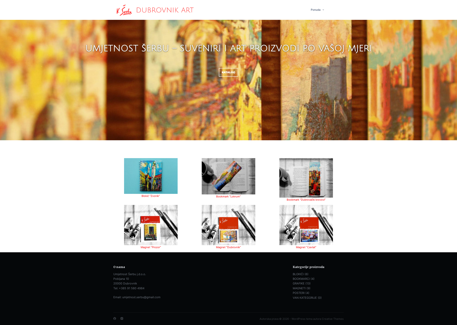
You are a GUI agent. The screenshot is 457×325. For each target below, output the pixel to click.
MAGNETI (299, 288)
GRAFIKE (299, 283)
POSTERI (299, 293)
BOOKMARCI (301, 279)
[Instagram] (121, 318)
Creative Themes (333, 319)
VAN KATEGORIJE (305, 297)
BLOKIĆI (298, 274)
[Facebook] (114, 318)
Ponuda (316, 9)
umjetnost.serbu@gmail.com (141, 297)
